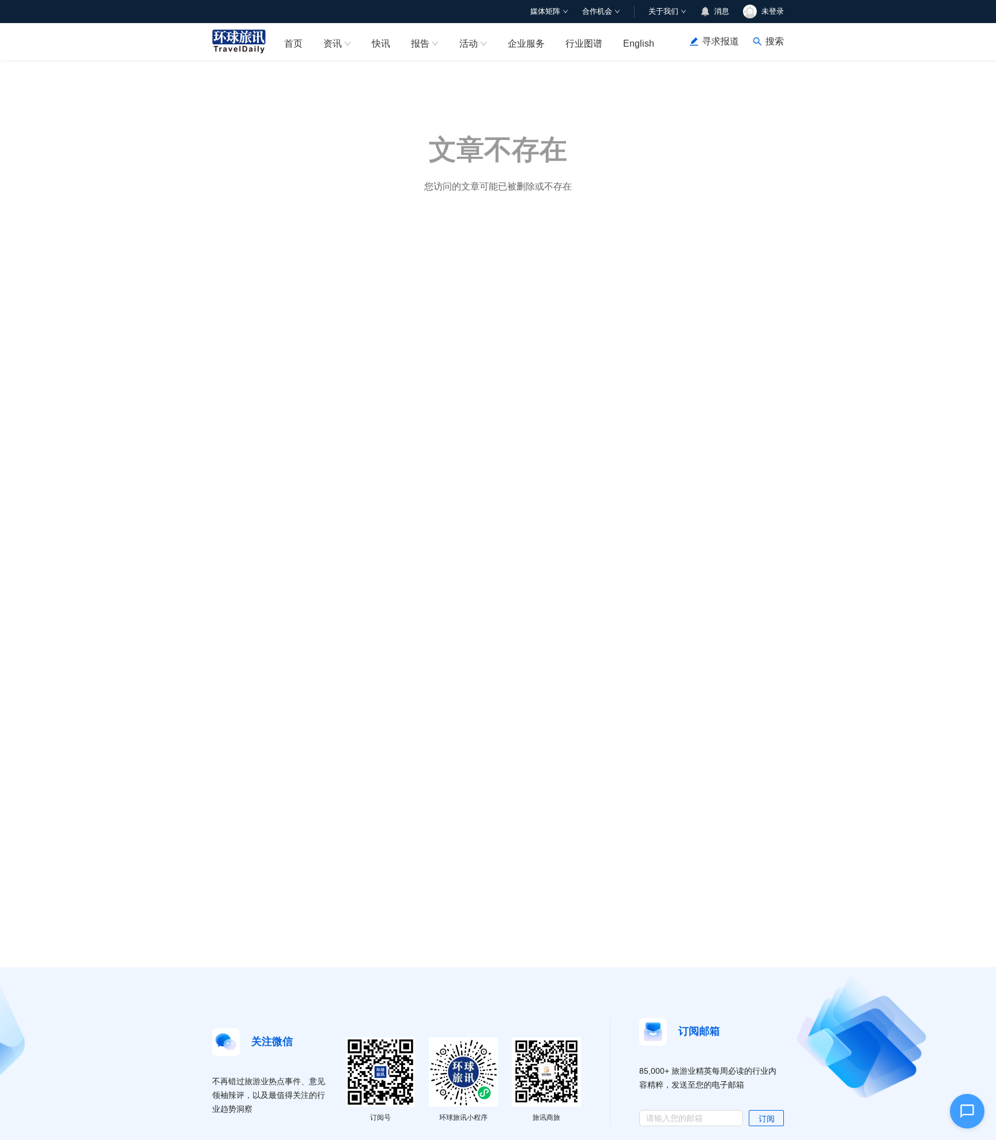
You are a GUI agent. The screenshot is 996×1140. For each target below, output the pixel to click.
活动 (468, 43)
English (638, 43)
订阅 (767, 1118)
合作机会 (597, 11)
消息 (721, 11)
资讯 (332, 43)
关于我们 (663, 11)
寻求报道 (720, 41)
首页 (293, 43)
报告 (420, 43)
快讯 (381, 43)
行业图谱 (583, 43)
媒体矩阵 (545, 11)
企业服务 (526, 43)
